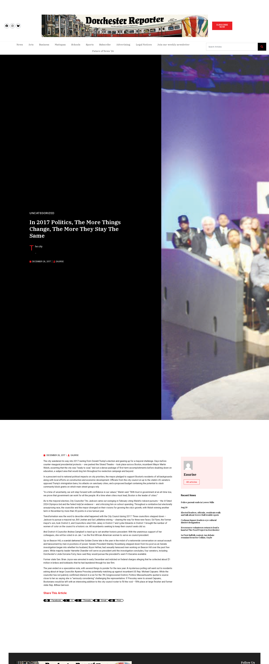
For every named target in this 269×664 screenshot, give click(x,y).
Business (44, 44)
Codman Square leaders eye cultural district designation (198, 521)
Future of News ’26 (103, 51)
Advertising (123, 44)
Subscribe (105, 44)
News (20, 44)
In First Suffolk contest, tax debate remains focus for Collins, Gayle (197, 536)
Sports (90, 44)
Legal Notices (144, 44)
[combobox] (232, 47)
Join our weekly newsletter (173, 44)
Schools (75, 44)
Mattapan (60, 44)
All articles (191, 482)
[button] (53, 600)
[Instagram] (12, 25)
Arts (30, 44)
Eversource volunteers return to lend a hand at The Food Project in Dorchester (200, 528)
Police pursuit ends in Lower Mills (197, 502)
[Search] (262, 47)
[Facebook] (6, 25)
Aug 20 (184, 507)
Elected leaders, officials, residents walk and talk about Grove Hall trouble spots (201, 513)
